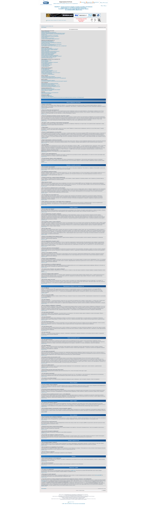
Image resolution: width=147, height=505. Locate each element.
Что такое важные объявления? (46, 63)
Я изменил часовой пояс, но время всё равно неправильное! (51, 42)
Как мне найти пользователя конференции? (48, 85)
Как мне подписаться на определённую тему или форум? (50, 89)
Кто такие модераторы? (45, 69)
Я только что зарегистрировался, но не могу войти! (49, 35)
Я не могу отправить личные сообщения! (48, 76)
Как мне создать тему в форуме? (46, 48)
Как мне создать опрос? (45, 50)
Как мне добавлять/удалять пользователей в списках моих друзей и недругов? (54, 81)
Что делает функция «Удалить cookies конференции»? (50, 38)
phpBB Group (73, 470)
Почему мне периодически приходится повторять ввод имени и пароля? (53, 33)
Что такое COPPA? (44, 37)
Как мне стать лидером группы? (46, 71)
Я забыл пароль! (44, 34)
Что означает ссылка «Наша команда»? (47, 74)
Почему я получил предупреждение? (47, 54)
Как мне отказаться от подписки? (46, 90)
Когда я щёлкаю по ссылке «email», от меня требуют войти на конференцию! (53, 45)
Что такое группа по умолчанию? (46, 73)
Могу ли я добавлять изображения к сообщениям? (49, 62)
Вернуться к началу (44, 108)
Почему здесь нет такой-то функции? (47, 96)
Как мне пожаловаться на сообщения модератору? (49, 55)
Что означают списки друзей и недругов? (48, 80)
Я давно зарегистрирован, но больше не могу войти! (50, 36)
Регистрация (106, 2)
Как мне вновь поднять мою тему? (46, 57)
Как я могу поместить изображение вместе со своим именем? (51, 44)
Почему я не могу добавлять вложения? (47, 53)
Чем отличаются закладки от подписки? (47, 88)
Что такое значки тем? (45, 66)
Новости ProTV (89, 2)
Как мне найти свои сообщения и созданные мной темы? (50, 86)
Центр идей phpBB (98, 475)
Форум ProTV (83, 2)
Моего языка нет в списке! (45, 43)
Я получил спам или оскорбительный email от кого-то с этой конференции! (53, 78)
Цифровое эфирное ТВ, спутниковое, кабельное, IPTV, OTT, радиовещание (65, 3)
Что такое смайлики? (44, 61)
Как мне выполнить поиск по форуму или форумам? (49, 83)
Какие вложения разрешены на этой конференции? (49, 92)
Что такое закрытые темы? (45, 65)
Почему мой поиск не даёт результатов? (48, 84)
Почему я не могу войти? (45, 31)
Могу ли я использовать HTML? (46, 60)
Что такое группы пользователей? (47, 70)
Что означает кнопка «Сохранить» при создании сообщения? (51, 56)
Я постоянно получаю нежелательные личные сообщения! (51, 77)
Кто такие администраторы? (46, 68)
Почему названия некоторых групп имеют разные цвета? (50, 72)
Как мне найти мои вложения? (46, 93)
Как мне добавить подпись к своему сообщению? (49, 49)
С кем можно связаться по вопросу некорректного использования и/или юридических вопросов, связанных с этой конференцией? (62, 97)
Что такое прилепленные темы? (46, 64)
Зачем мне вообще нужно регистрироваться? (48, 32)
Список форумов (43, 27)
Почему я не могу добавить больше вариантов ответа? (50, 51)
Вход (102, 2)
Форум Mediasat (96, 2)
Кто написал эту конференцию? (46, 95)
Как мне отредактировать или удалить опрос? (48, 52)
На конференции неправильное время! (47, 41)
